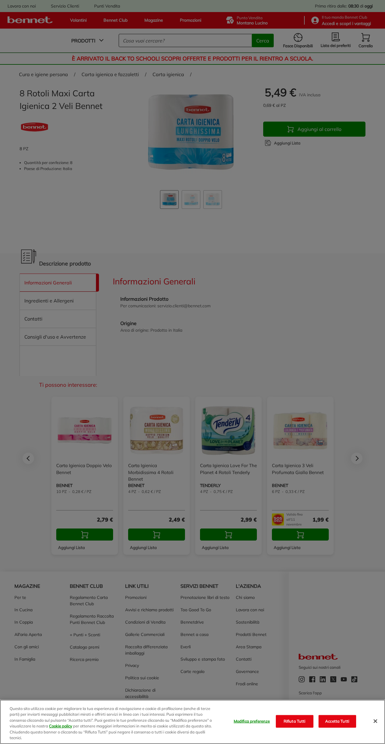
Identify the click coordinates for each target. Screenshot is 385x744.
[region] (192, 722)
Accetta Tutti (337, 721)
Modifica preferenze (252, 721)
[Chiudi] (375, 721)
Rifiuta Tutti (295, 721)
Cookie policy (60, 726)
